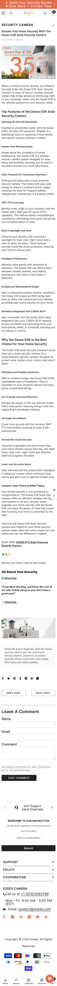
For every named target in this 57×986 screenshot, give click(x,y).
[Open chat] (49, 978)
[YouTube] (38, 917)
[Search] (11, 13)
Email (6, 731)
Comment (9, 744)
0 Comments (17, 39)
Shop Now (11, 578)
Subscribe (11, 602)
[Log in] (45, 13)
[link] (16, 981)
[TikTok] (29, 917)
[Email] (31, 678)
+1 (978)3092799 (35, 894)
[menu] (3, 13)
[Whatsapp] (37, 678)
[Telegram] (26, 678)
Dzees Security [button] (28, 627)
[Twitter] (8, 678)
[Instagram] (12, 917)
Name (6, 718)
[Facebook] (3, 678)
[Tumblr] (20, 678)
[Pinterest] (14, 678)
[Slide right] (51, 807)
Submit (28, 848)
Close (54, 4)
